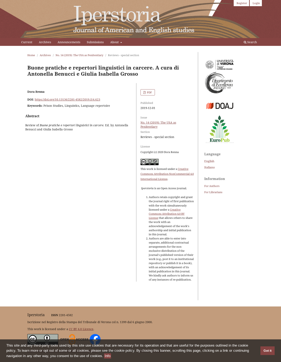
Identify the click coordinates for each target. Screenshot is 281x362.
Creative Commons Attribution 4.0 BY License (167, 214)
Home (31, 55)
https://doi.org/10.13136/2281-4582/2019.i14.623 (67, 99)
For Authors (211, 186)
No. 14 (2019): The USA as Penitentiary (79, 55)
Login (256, 3)
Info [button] (107, 356)
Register (242, 3)
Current (26, 42)
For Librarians (213, 192)
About (115, 42)
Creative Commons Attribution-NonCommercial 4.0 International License (167, 174)
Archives (45, 42)
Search (251, 42)
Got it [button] (268, 350)
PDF (149, 92)
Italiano (209, 167)
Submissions (95, 42)
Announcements (69, 42)
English (209, 161)
